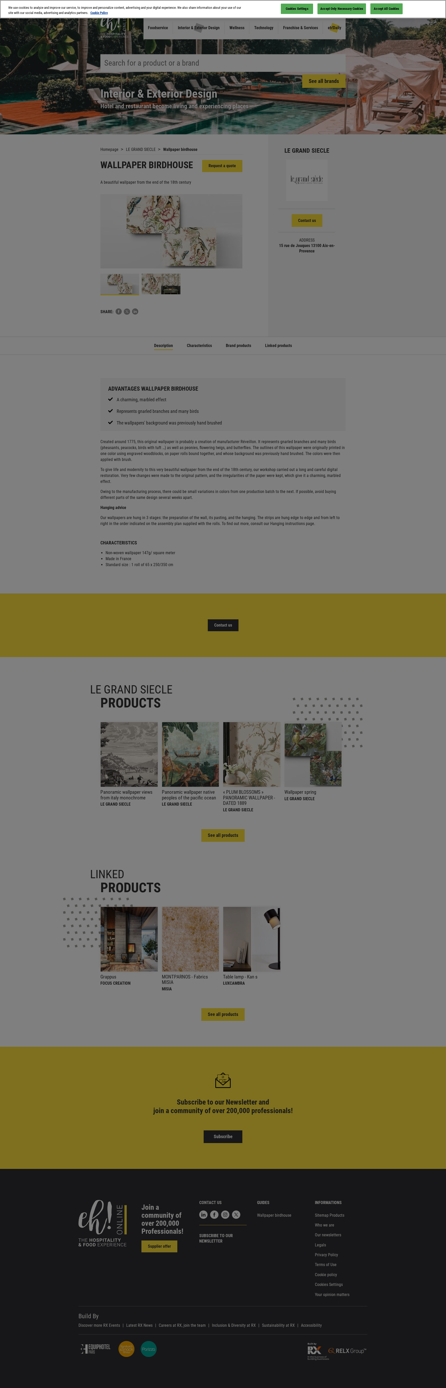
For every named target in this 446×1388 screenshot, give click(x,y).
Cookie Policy (99, 13)
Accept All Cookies (386, 9)
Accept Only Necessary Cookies (341, 9)
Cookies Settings (297, 9)
